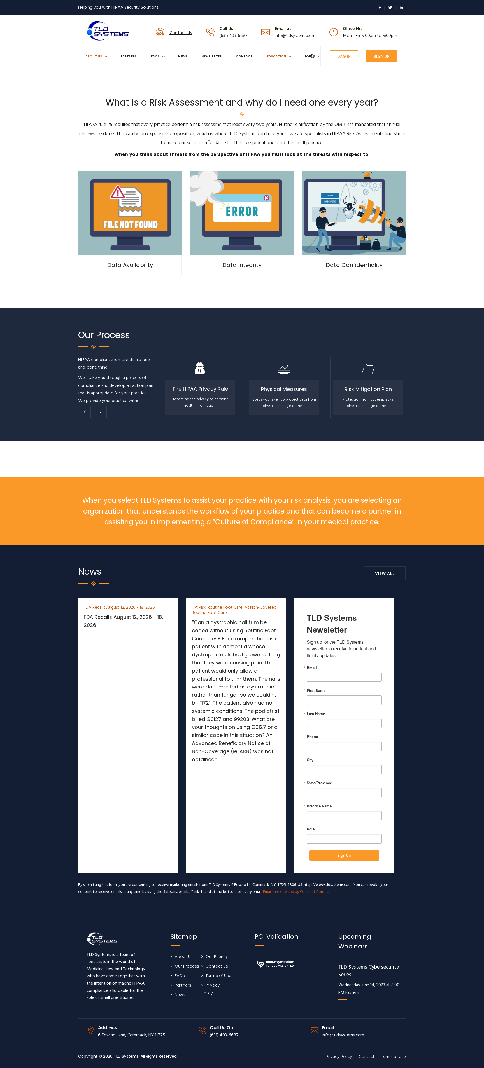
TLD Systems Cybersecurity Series (368, 971)
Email (312, 667)
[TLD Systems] (108, 30)
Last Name (316, 713)
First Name (316, 690)
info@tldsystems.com (295, 35)
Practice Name (319, 806)
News (182, 56)
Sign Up (382, 56)
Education (276, 56)
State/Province (319, 782)
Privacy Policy (339, 1056)
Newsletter (211, 56)
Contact (244, 56)
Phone (312, 736)
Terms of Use (218, 975)
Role (311, 829)
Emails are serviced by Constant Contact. (297, 892)
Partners (128, 56)
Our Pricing (216, 956)
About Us (93, 56)
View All (385, 573)
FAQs (155, 56)
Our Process (187, 966)
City (310, 760)
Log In (344, 56)
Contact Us (217, 966)
